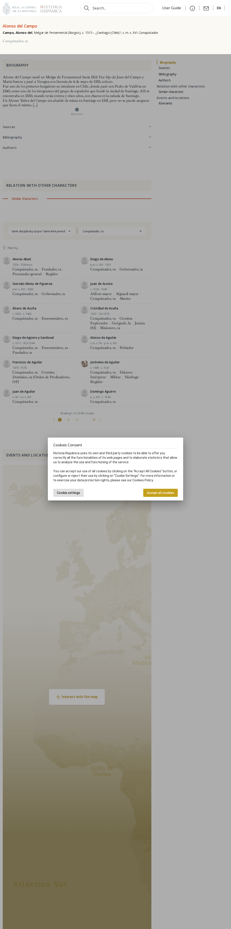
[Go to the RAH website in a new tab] (20, 8)
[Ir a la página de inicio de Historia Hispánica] (49, 8)
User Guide (172, 7)
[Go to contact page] (206, 7)
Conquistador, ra (15, 41)
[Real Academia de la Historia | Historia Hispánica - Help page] (192, 7)
